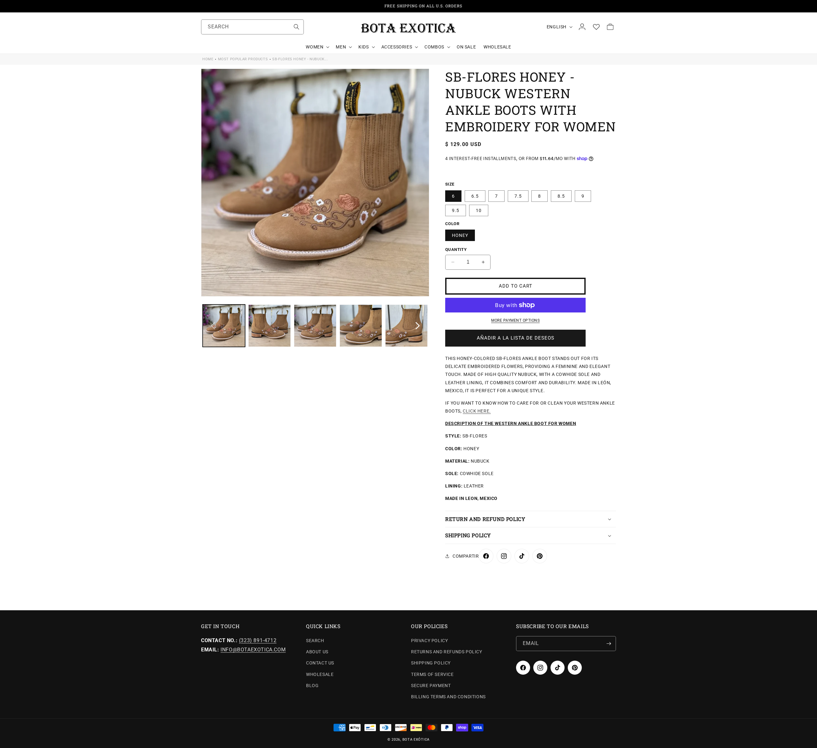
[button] (317, 47)
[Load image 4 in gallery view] (361, 325)
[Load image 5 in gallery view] (406, 325)
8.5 (561, 196)
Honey (460, 235)
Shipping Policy (431, 663)
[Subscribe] (609, 643)
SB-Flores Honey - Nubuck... (300, 59)
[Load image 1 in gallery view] (224, 325)
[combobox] (252, 27)
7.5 (518, 196)
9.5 (455, 210)
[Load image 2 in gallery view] (269, 325)
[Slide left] (213, 326)
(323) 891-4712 (257, 640)
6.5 (475, 196)
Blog (312, 685)
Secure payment (431, 685)
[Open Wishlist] (596, 27)
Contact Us (320, 663)
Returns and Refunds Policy (446, 651)
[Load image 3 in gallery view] (315, 325)
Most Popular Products (243, 59)
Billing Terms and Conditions (448, 696)
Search (315, 640)
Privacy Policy (429, 640)
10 (479, 210)
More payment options (515, 320)
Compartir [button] (466, 556)
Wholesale (320, 674)
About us (317, 651)
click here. (477, 411)
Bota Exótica (416, 739)
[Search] (296, 27)
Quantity (456, 249)
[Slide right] (417, 326)
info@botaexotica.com (253, 650)
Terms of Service (432, 674)
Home (207, 59)
